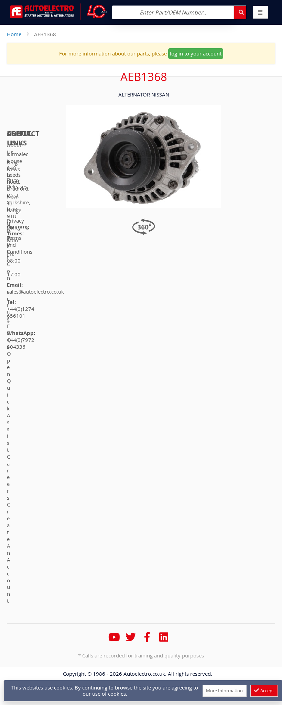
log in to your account (195, 53)
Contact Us (9, 291)
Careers (8, 477)
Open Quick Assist (9, 401)
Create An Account (8, 552)
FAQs (9, 336)
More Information (224, 690)
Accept (266, 690)
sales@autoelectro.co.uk (35, 291)
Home (14, 34)
